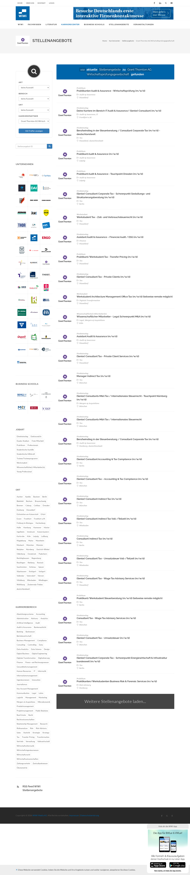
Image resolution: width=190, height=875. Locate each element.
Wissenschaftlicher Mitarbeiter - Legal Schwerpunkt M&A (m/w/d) (114, 316)
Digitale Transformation (26, 658)
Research (43, 724)
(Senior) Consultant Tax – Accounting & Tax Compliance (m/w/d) (112, 479)
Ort (21, 105)
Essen (19, 519)
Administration (23, 618)
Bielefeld (20, 501)
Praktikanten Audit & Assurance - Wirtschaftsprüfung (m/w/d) (111, 90)
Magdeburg (21, 541)
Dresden (46, 505)
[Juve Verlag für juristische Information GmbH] (34, 212)
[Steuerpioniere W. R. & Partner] (34, 225)
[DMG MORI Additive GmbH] (46, 200)
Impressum (74, 815)
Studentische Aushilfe (25, 450)
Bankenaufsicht (40, 627)
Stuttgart (32, 571)
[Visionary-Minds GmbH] (21, 200)
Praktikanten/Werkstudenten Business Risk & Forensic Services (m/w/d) (117, 681)
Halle (19, 527)
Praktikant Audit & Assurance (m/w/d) (98, 154)
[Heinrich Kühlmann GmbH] (46, 300)
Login (51, 3)
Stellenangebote (128, 41)
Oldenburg (21, 554)
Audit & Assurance (24, 627)
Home (20, 3)
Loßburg (44, 536)
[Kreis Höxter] (34, 337)
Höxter (47, 527)
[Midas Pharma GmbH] (46, 312)
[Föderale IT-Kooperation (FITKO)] (21, 262)
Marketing (43, 697)
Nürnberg (30, 549)
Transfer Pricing (28, 737)
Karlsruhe (20, 536)
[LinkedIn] (160, 3)
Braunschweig (40, 501)
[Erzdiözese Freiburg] (21, 175)
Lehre (41, 693)
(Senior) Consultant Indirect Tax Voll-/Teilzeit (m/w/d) (106, 518)
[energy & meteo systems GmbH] (34, 349)
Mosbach (20, 545)
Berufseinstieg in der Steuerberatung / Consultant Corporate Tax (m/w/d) (118, 439)
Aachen (20, 497)
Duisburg (20, 510)
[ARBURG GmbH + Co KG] (21, 212)
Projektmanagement (25, 711)
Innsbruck (31, 532)
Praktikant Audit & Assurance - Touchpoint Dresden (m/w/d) (110, 173)
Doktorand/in (36, 436)
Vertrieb (20, 741)
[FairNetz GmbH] (46, 175)
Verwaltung (30, 741)
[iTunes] (158, 864)
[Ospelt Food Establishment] (21, 337)
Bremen (20, 505)
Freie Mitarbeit (38, 441)
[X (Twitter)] (166, 3)
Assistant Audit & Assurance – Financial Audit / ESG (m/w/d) (110, 237)
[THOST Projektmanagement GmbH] (46, 275)
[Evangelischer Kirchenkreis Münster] (21, 275)
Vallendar (20, 576)
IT (34, 671)
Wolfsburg (21, 584)
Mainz (30, 541)
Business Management (26, 640)
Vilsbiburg (21, 580)
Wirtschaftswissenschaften (27, 759)
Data (41, 645)
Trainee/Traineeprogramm (27, 458)
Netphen (20, 549)
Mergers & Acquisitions (26, 702)
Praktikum (21, 445)
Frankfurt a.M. (39, 519)
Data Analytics (23, 649)
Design (47, 649)
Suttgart (42, 571)
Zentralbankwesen (40, 763)
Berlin (44, 497)
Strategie (36, 733)
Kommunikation (23, 693)
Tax (18, 737)
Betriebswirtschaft (24, 636)
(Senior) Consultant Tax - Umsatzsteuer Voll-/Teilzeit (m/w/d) (111, 558)
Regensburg (36, 558)
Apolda (28, 497)
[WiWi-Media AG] (34, 237)
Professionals (33, 445)
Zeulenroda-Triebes (35, 584)
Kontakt (41, 3)
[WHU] (21, 395)
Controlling (32, 645)
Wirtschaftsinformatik (25, 746)
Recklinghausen (23, 558)
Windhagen (43, 580)
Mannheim (40, 541)
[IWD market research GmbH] (34, 275)
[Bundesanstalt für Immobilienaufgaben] (21, 300)
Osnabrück (32, 554)
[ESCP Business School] (46, 407)
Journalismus (22, 684)
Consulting (21, 645)
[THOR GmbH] (21, 225)
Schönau (32, 567)
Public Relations (42, 711)
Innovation (36, 680)
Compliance (42, 640)
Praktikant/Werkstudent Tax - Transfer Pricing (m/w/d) (107, 256)
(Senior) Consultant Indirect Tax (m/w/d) (99, 499)
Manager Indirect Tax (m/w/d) (93, 376)
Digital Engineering (39, 653)
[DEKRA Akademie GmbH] (21, 312)
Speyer (41, 567)
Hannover (37, 527)
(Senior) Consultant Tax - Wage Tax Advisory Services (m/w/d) (111, 578)
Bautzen (36, 497)
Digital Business (23, 653)
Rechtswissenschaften (25, 719)
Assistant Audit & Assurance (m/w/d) (97, 336)
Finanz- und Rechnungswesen (37, 662)
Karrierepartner (28, 116)
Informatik (42, 671)
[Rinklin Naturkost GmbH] (34, 300)
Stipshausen (21, 571)
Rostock (40, 563)
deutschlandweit (23, 589)
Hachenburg (40, 523)
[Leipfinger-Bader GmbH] (21, 237)
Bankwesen (30, 632)
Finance (20, 662)
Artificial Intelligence (25, 623)
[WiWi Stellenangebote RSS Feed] (18, 787)
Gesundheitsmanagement (27, 667)
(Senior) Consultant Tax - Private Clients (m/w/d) (103, 276)
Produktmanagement (25, 706)
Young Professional (24, 471)
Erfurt (43, 514)
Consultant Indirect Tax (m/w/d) (95, 538)
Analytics (44, 618)
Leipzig (36, 536)
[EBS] (46, 395)
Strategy (45, 733)
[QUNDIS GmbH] (34, 262)
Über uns (30, 3)
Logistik (20, 697)
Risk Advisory (41, 728)
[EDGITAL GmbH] (21, 362)
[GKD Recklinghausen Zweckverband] (21, 287)
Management (30, 697)
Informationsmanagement (27, 675)
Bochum (29, 501)
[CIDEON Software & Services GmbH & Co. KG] (46, 287)
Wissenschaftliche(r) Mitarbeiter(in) (31, 467)
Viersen (41, 576)
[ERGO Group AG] (46, 237)
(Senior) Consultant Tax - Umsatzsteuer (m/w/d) (103, 638)
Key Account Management (27, 689)
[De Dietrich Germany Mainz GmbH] (34, 312)
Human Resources (24, 671)
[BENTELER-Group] (21, 324)
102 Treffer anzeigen (34, 131)
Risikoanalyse (22, 728)
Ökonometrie (22, 768)
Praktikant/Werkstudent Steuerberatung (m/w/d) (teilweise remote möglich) (119, 598)
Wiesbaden (31, 580)
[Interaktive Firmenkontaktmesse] (123, 13)
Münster (39, 545)
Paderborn (43, 554)
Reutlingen (21, 563)
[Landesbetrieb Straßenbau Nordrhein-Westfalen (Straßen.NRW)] (34, 287)
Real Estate (21, 715)
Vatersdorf (31, 576)
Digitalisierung (44, 658)
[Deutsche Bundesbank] (46, 188)
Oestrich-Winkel (42, 549)
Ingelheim (20, 532)
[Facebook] (154, 3)
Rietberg (31, 563)
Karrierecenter (114, 41)
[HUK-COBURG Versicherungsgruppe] (46, 212)
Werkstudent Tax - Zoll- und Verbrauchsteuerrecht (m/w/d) (110, 217)
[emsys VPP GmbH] (34, 175)
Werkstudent (22, 463)
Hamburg (27, 527)
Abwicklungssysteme (25, 614)
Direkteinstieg (22, 436)
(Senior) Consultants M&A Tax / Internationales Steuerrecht (109, 419)
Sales (19, 733)
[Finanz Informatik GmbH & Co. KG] (34, 250)
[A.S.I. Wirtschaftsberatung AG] (34, 324)
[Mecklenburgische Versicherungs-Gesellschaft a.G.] (46, 337)
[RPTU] (34, 395)
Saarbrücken (22, 567)
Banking (20, 632)
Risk (31, 728)
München (30, 545)
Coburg (28, 505)
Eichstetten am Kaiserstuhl (27, 514)
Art (21, 82)
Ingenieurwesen (23, 680)
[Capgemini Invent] (21, 188)
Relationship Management (27, 724)
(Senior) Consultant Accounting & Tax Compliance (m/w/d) (109, 459)
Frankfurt (27, 519)
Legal (34, 693)
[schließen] (17, 870)
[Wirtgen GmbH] (21, 250)
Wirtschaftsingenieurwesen (28, 750)
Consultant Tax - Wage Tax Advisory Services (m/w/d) (106, 618)
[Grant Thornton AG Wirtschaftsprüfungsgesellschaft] (46, 262)
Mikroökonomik (44, 702)
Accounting (40, 614)
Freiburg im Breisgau (25, 523)
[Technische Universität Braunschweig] (34, 407)
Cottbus (37, 505)
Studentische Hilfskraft (26, 454)
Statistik (26, 733)
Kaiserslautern (43, 532)
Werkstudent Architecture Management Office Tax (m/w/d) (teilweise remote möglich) (125, 296)
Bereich (23, 94)
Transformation (43, 737)
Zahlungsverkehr (23, 763)
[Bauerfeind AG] (21, 349)
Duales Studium (23, 441)
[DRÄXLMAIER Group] (46, 250)
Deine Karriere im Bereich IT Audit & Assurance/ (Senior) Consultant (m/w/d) (119, 110)
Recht (30, 715)
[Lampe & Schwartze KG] (46, 349)
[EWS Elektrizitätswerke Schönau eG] (46, 225)
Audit (37, 623)
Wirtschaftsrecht (23, 755)
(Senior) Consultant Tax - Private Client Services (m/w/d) (108, 356)
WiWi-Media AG (40, 815)
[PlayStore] (177, 864)
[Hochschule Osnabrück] (46, 324)
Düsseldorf (30, 510)
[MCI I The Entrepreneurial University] (21, 407)
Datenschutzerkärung (89, 815)
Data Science (36, 649)
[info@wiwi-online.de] (171, 3)
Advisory (34, 618)
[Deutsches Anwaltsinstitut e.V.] (34, 188)
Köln (29, 536)
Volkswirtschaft (43, 741)
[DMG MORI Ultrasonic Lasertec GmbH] (34, 200)
